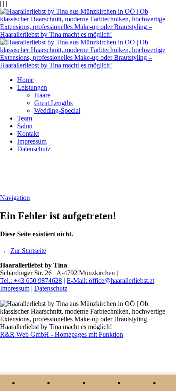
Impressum (32, 141)
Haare (42, 95)
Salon (24, 125)
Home (25, 79)
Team (24, 118)
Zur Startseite (28, 250)
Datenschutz (33, 149)
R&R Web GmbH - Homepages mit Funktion (61, 334)
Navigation (15, 197)
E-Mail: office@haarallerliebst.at (110, 280)
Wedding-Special (57, 110)
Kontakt (28, 133)
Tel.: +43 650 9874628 (31, 280)
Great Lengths (53, 102)
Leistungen (32, 87)
